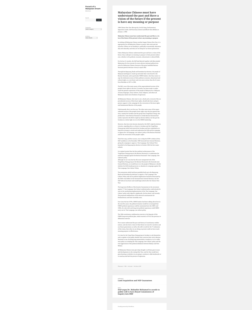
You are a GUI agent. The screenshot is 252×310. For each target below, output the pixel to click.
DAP (140, 266)
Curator (131, 266)
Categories (88, 27)
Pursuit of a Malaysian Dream (93, 7)
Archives (87, 36)
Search (87, 18)
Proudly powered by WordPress (126, 306)
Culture (137, 266)
